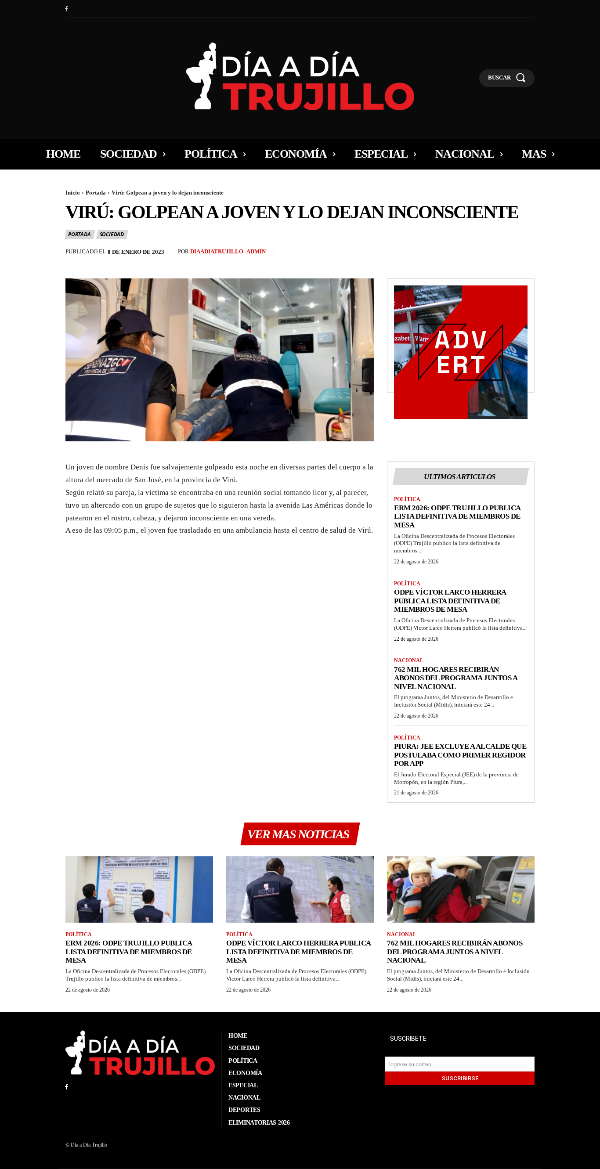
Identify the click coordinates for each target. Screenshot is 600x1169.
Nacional (408, 660)
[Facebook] (66, 9)
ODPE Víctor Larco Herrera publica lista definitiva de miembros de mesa (450, 600)
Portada (96, 192)
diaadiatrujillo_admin (228, 251)
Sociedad (112, 234)
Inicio (72, 192)
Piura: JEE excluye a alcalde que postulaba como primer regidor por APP (460, 755)
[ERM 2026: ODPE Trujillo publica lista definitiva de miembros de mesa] (139, 889)
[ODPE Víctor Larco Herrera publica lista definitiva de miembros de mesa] (300, 889)
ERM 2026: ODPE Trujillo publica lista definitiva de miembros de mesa (457, 516)
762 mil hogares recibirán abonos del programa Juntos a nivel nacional (455, 678)
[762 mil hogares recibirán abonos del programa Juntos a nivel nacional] (461, 889)
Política (407, 499)
